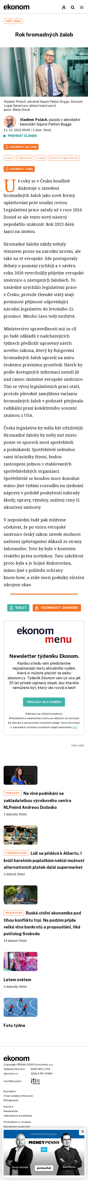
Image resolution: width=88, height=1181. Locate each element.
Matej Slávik (21, 110)
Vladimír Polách (33, 120)
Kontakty (10, 1091)
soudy (41, 158)
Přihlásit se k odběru (44, 702)
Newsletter (11, 1111)
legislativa (25, 158)
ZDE (74, 727)
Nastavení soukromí (17, 1126)
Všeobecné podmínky (18, 1115)
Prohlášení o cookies (17, 1122)
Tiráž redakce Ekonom (18, 1095)
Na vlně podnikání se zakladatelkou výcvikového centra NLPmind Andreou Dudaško (37, 800)
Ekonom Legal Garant (64, 158)
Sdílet (21, 607)
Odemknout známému (59, 607)
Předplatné (11, 1100)
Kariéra (8, 1106)
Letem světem (17, 979)
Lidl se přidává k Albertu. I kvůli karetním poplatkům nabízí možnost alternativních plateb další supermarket (44, 860)
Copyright (10, 1064)
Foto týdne (14, 1025)
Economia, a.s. (44, 1064)
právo (9, 158)
